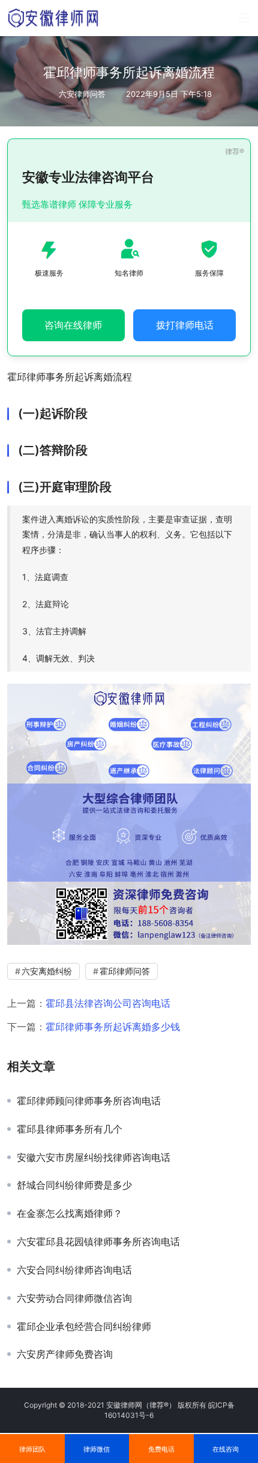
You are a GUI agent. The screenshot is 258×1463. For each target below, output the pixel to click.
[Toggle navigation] (244, 18)
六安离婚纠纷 (47, 971)
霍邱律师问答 (125, 971)
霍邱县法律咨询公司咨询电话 (108, 1003)
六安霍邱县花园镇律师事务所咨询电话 (98, 1241)
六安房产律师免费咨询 (65, 1354)
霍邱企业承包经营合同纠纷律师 (84, 1326)
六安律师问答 (82, 94)
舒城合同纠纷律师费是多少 (74, 1185)
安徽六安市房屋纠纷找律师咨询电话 (93, 1157)
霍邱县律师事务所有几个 (69, 1129)
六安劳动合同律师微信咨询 (74, 1298)
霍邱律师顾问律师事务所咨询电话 (89, 1100)
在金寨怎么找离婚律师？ (69, 1213)
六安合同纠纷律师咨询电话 (74, 1269)
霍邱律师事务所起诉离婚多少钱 (113, 1027)
